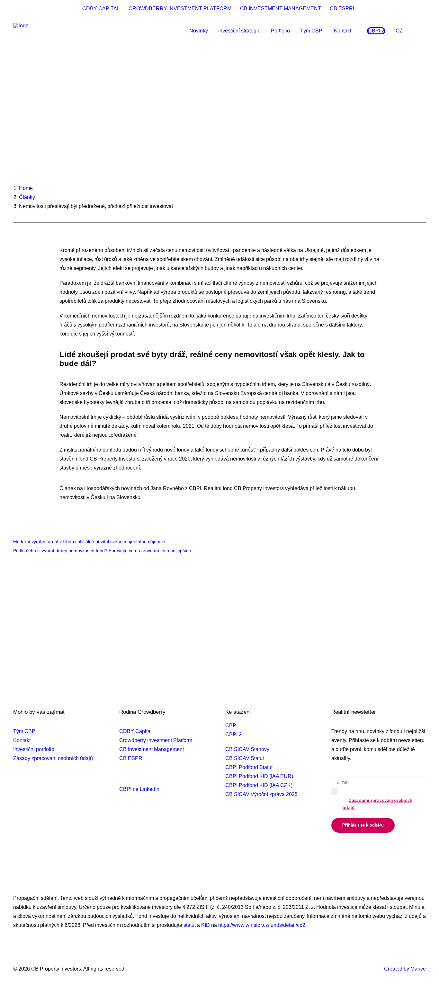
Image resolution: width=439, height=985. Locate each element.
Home (26, 188)
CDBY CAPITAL (101, 8)
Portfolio (280, 30)
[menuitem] (102, 8)
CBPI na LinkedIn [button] (139, 789)
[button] (423, 30)
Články (27, 197)
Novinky (198, 30)
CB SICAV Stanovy (247, 749)
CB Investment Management (151, 749)
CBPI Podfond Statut (249, 767)
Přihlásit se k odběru (363, 825)
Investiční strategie (239, 30)
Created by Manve (405, 969)
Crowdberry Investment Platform (155, 740)
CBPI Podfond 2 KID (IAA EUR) (261, 836)
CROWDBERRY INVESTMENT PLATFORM (180, 8)
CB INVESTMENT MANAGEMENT (280, 8)
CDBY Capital (135, 731)
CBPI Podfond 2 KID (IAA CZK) (261, 845)
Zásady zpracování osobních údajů (53, 758)
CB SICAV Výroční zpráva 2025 (261, 794)
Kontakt (342, 30)
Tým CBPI (312, 30)
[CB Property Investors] (21, 31)
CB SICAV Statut (244, 758)
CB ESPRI (342, 8)
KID (205, 925)
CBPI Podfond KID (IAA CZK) (258, 785)
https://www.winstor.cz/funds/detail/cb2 (261, 925)
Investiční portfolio (33, 749)
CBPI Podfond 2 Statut (251, 827)
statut (190, 925)
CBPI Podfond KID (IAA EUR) (259, 776)
